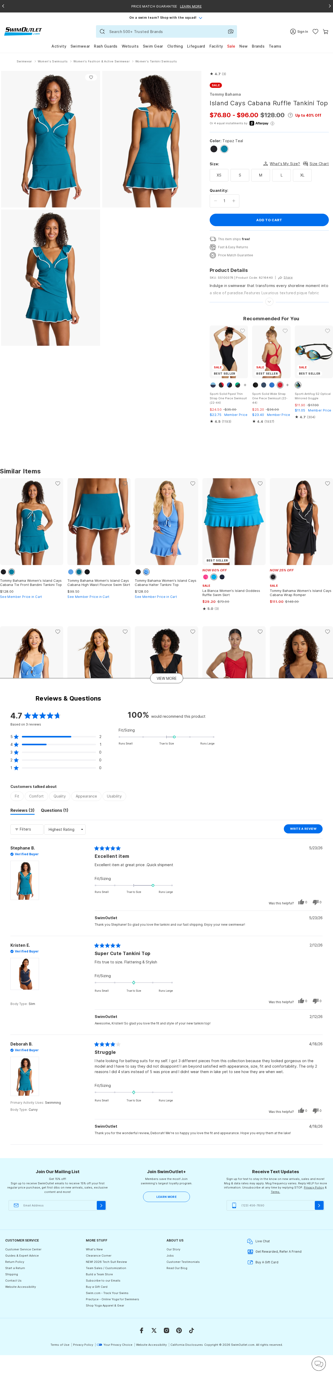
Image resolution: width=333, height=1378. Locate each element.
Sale (231, 46)
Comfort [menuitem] (36, 796)
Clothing (175, 46)
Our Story (173, 1249)
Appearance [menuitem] (86, 796)
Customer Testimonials (183, 1262)
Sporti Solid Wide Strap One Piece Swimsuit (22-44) (269, 398)
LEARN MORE (166, 1197)
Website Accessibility (20, 1287)
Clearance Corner (98, 1255)
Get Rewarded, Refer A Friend (278, 1251)
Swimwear (80, 46)
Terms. (275, 1192)
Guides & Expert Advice (22, 1255)
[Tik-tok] (191, 1330)
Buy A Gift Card (266, 1262)
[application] (319, 1364)
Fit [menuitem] (17, 796)
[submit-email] (101, 1205)
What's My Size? (285, 163)
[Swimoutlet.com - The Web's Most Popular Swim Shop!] (23, 31)
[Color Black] (214, 149)
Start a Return (15, 1268)
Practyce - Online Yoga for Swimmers (112, 1299)
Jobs (170, 1255)
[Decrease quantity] (215, 201)
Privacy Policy (314, 1187)
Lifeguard (196, 46)
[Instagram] (166, 1330)
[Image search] (231, 31)
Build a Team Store (99, 1274)
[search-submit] (102, 31)
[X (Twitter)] (154, 1330)
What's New (94, 1249)
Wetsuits (130, 46)
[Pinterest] (179, 1330)
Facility (216, 46)
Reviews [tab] (22, 811)
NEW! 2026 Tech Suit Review (106, 1262)
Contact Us (13, 1280)
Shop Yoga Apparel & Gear (105, 1305)
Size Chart (319, 163)
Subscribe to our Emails (103, 1280)
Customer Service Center (23, 1249)
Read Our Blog (176, 1268)
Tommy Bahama (225, 94)
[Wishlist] (315, 31)
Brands (258, 46)
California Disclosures (186, 1345)
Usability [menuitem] (114, 796)
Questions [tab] (54, 811)
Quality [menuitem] (60, 796)
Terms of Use (59, 1345)
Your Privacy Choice (118, 1345)
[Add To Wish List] (91, 77)
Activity (59, 46)
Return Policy (14, 1262)
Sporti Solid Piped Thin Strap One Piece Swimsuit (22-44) (228, 398)
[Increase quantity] (233, 201)
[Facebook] (141, 1330)
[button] (218, 74)
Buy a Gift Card (96, 1287)
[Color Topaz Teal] (224, 149)
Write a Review (306, 830)
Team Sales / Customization (106, 1268)
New (243, 46)
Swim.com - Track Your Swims (107, 1293)
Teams (275, 46)
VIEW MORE (167, 678)
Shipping (11, 1274)
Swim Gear (153, 46)
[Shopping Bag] (325, 31)
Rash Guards (105, 46)
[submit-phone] (319, 1205)
